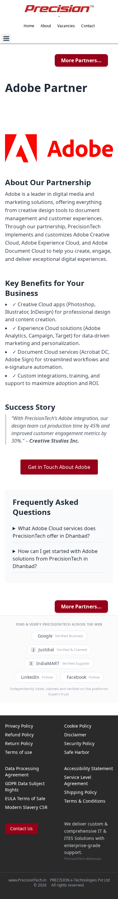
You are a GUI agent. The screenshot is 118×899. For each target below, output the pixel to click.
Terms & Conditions (84, 801)
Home (29, 25)
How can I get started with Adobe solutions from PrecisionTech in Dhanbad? (55, 559)
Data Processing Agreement (22, 771)
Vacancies (66, 25)
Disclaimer (75, 735)
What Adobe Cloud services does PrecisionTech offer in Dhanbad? (54, 532)
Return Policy (19, 743)
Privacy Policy (19, 726)
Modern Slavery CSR (26, 807)
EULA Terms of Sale (25, 798)
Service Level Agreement (77, 780)
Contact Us (21, 828)
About (46, 25)
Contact (88, 25)
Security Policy (79, 743)
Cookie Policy (77, 726)
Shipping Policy (80, 792)
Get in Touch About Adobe (59, 467)
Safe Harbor (76, 752)
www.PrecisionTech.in (27, 880)
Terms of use (18, 752)
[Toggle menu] (6, 38)
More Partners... (81, 60)
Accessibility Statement (88, 768)
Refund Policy (19, 735)
